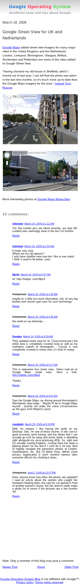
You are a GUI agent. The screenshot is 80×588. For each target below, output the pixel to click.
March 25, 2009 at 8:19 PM (40, 424)
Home (41, 567)
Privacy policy (25, 582)
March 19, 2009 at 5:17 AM (42, 364)
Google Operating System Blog (20, 579)
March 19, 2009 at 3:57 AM (35, 274)
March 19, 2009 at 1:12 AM (39, 223)
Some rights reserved (49, 582)
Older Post (71, 567)
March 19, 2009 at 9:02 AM (42, 396)
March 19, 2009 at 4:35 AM (42, 294)
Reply (16, 235)
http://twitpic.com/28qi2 (26, 375)
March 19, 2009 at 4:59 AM (38, 336)
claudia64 (18, 424)
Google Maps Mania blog (53, 199)
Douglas (17, 336)
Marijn (15, 274)
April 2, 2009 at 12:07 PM (42, 472)
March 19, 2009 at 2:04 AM (39, 246)
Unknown (17, 223)
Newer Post (9, 567)
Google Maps (11, 47)
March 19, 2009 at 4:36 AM (42, 316)
